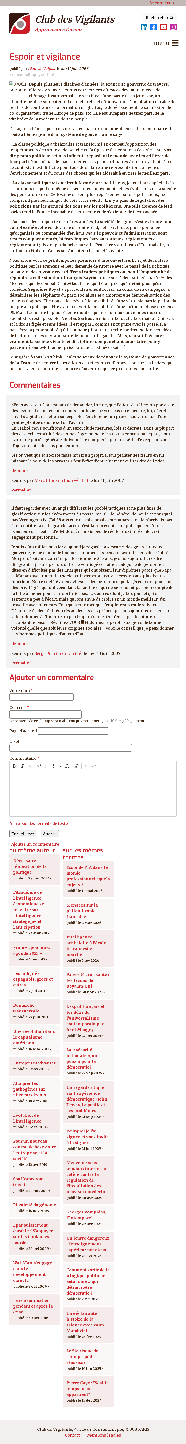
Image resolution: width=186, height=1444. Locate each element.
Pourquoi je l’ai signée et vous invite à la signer (87, 1137)
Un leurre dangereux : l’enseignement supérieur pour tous (87, 1244)
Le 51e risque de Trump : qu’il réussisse (82, 1356)
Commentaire (22, 758)
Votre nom (19, 690)
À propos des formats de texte (38, 823)
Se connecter (162, 2)
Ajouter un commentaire (35, 844)
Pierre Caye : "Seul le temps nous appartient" (87, 1388)
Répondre (21, 470)
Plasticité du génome (34, 1204)
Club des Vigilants (74, 19)
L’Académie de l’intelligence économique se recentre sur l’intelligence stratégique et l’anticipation (28, 910)
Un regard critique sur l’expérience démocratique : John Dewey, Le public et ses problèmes (86, 1099)
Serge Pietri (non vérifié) (59, 653)
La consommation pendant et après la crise (33, 1306)
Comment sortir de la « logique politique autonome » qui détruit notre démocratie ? (88, 1281)
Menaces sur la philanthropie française (82, 911)
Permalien (21, 490)
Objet (14, 741)
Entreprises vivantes (34, 1063)
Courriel (17, 707)
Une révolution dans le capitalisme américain (34, 1037)
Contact (72, 1435)
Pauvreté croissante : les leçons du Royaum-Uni (87, 980)
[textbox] (93, 794)
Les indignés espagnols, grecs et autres (33, 979)
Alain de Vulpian (42, 69)
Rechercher (158, 17)
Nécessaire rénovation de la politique (30, 866)
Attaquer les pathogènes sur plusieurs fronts (29, 1089)
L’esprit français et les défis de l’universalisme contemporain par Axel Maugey (85, 1018)
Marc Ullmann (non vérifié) (61, 480)
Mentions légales (104, 1435)
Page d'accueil (23, 731)
